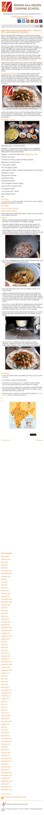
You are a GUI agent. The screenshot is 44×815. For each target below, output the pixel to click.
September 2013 (6, 781)
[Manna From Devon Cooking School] (22, 12)
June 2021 (4, 582)
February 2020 (6, 622)
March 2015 (5, 750)
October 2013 (5, 778)
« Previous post (5, 440)
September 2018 (6, 670)
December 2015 (6, 738)
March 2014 (5, 764)
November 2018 (6, 664)
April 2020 (4, 616)
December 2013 (6, 772)
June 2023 (4, 562)
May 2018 (4, 682)
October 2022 (5, 576)
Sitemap (3, 809)
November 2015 (6, 741)
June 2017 (4, 704)
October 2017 (5, 696)
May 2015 (4, 747)
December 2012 (6, 787)
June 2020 (4, 610)
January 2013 (5, 784)
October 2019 (5, 633)
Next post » (39, 440)
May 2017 (4, 707)
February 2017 (6, 716)
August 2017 (5, 699)
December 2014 (6, 758)
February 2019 (6, 656)
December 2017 (6, 690)
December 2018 (6, 662)
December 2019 (6, 627)
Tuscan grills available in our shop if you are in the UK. (19, 60)
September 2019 (6, 636)
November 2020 (6, 602)
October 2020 (5, 605)
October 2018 (5, 667)
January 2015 (5, 755)
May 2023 (4, 565)
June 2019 (4, 645)
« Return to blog (5, 794)
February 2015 (6, 753)
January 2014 (5, 770)
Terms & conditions (24, 809)
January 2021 (5, 596)
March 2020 (5, 619)
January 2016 (5, 736)
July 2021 (4, 579)
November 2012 (6, 790)
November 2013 (6, 775)
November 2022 (6, 573)
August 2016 (5, 724)
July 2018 (4, 676)
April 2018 (4, 684)
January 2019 (5, 659)
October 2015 (5, 744)
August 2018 (5, 673)
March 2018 (5, 687)
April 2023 (4, 568)
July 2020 (4, 608)
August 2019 (5, 639)
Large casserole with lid (9, 211)
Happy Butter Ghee (31, 154)
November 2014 (6, 761)
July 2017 (4, 701)
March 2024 (5, 556)
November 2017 (6, 693)
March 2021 (5, 591)
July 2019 (4, 642)
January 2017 (5, 718)
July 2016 (4, 727)
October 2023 (5, 559)
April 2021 (4, 588)
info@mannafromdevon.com (22, 16)
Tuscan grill (5, 206)
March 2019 (5, 653)
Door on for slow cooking (9, 208)
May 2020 (4, 613)
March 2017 (5, 713)
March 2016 (5, 733)
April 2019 (4, 650)
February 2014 (6, 767)
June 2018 (4, 679)
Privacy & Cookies (12, 809)
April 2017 (4, 710)
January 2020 (5, 625)
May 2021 (4, 585)
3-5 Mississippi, (6, 201)
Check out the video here (9, 73)
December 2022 (6, 571)
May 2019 (4, 647)
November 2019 (6, 630)
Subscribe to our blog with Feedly (15, 797)
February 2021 (6, 593)
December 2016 (6, 721)
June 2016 (4, 730)
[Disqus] (22, 469)
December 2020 (6, 599)
